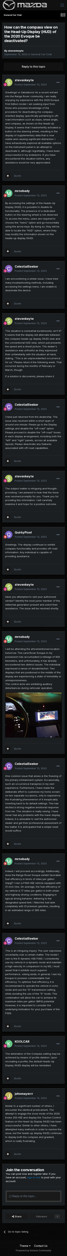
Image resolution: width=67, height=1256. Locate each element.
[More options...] (58, 82)
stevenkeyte (15, 50)
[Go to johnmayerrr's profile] (8, 1096)
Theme (24, 1245)
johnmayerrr (24, 1094)
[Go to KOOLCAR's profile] (8, 1044)
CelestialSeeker (26, 266)
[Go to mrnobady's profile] (8, 193)
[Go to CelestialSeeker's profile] (8, 268)
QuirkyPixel (23, 532)
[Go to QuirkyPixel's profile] (8, 534)
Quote (17, 175)
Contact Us (40, 1245)
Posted (31, 84)
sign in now (34, 1177)
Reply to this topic (33, 66)
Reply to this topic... (24, 1196)
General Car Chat (41, 54)
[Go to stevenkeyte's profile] (8, 82)
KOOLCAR (22, 1041)
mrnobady (22, 191)
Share (18, 1216)
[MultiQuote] (7, 175)
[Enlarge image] (33, 714)
